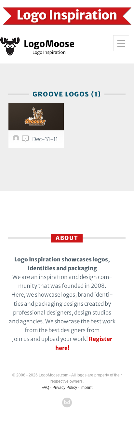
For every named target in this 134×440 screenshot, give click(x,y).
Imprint (86, 387)
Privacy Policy (64, 387)
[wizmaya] (17, 140)
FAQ (45, 387)
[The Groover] (36, 116)
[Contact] (67, 402)
